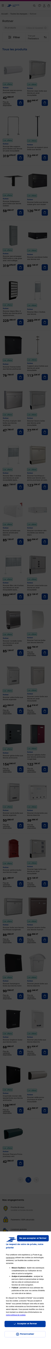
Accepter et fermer (27, 1324)
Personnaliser (27, 1334)
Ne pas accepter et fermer (32, 1238)
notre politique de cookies (16, 1315)
